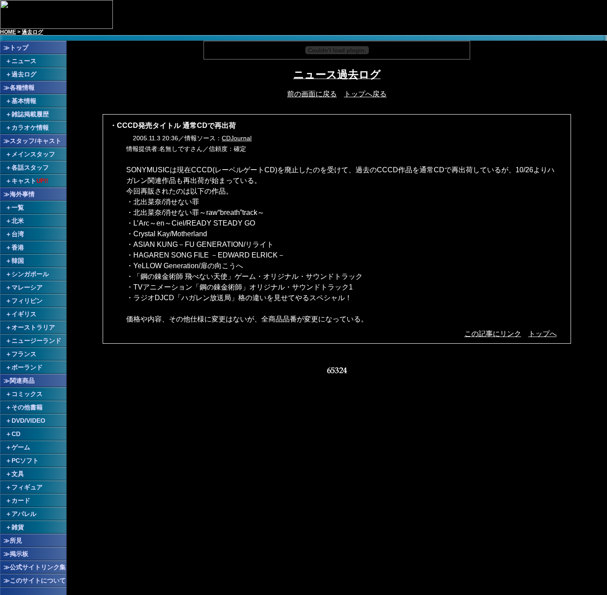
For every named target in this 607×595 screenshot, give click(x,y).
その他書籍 (27, 407)
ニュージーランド (36, 340)
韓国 (18, 260)
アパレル (24, 513)
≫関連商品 (19, 380)
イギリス (24, 313)
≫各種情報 (19, 87)
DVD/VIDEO (28, 420)
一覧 (18, 207)
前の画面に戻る (312, 94)
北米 (18, 220)
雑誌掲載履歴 (30, 114)
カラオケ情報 (30, 127)
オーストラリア (33, 327)
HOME (8, 32)
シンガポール (30, 274)
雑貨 (18, 527)
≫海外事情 (19, 194)
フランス (24, 353)
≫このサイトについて (35, 580)
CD (16, 433)
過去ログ (32, 32)
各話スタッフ (30, 167)
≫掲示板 (16, 553)
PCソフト (25, 460)
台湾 (18, 234)
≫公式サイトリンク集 (35, 567)
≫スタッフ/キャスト (32, 140)
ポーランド (27, 367)
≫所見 (13, 540)
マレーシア (27, 287)
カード (21, 500)
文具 (18, 473)
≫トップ (16, 47)
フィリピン (27, 300)
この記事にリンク (492, 333)
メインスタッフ (33, 154)
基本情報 (24, 100)
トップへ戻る (365, 94)
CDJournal (237, 138)
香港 (18, 247)
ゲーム (21, 447)
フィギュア (27, 487)
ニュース (24, 60)
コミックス (27, 393)
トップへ (542, 333)
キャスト (24, 180)
